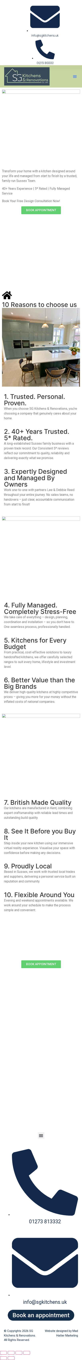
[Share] (19, 1353)
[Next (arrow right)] (11, 1358)
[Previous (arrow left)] (3, 1358)
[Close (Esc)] (26, 1353)
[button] (75, 76)
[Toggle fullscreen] (11, 1353)
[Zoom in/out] (3, 1353)
